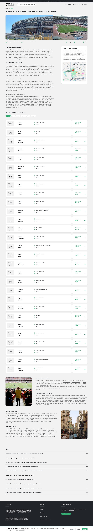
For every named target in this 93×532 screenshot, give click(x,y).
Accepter (85, 529)
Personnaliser (72, 529)
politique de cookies (20, 530)
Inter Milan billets (76, 382)
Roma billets (43, 385)
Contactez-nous (66, 513)
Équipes (69, 4)
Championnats (75, 4)
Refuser (78, 529)
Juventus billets (66, 382)
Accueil (65, 4)
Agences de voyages (83, 4)
